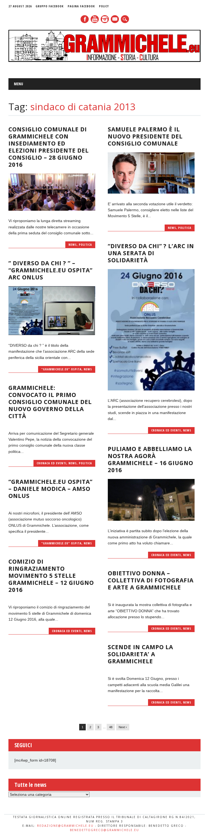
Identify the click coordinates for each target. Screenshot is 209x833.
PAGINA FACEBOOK (81, 6)
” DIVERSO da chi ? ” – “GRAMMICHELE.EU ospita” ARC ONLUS (50, 270)
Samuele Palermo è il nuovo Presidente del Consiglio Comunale (145, 136)
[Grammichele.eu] (104, 60)
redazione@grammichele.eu (65, 826)
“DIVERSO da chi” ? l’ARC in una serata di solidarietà (151, 253)
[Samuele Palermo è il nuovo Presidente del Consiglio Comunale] (151, 192)
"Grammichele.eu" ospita (61, 369)
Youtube (95, 19)
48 (110, 727)
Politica (85, 244)
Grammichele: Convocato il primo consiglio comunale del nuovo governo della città (50, 402)
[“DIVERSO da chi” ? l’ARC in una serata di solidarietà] (151, 389)
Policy (104, 6)
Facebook (85, 19)
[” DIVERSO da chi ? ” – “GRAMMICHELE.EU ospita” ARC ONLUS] (51, 334)
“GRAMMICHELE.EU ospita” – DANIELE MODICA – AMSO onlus (50, 489)
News (73, 244)
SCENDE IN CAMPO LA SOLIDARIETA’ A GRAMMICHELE (140, 654)
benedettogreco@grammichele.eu (104, 830)
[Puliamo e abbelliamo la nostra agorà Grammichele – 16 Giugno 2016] (151, 519)
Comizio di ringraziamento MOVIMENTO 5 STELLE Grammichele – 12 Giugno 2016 (51, 576)
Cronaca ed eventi (166, 430)
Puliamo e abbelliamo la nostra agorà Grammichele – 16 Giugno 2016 (150, 459)
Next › (123, 727)
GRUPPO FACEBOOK (50, 6)
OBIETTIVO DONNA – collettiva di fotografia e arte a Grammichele (150, 580)
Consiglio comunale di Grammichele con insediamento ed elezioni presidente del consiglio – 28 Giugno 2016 (48, 146)
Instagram (105, 19)
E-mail (115, 19)
